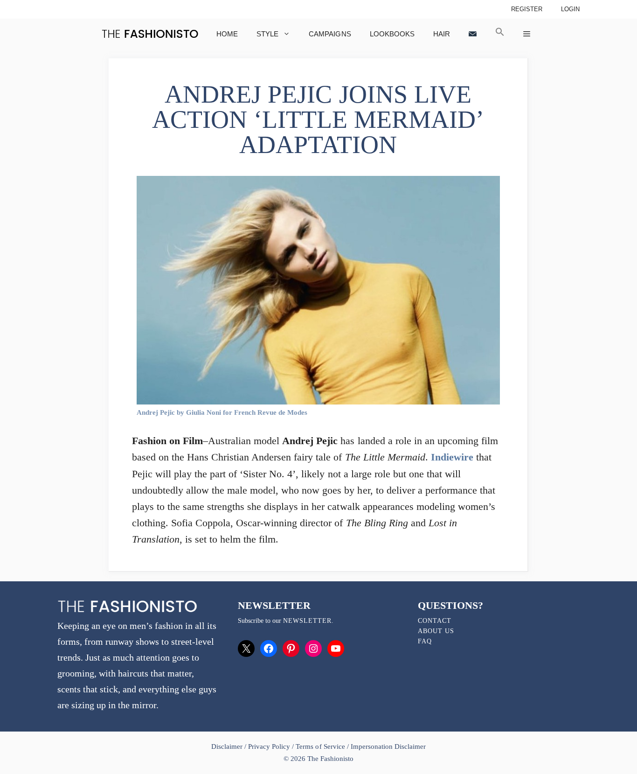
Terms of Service (320, 746)
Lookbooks (392, 34)
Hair (441, 34)
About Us (436, 631)
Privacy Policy (269, 746)
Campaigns (330, 34)
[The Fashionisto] (149, 34)
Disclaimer (227, 746)
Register (526, 9)
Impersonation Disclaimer (388, 746)
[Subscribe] (472, 34)
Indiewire (452, 457)
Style (267, 34)
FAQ (425, 641)
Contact (434, 620)
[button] (500, 34)
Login (570, 9)
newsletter (307, 620)
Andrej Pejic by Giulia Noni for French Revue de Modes (222, 412)
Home (227, 34)
